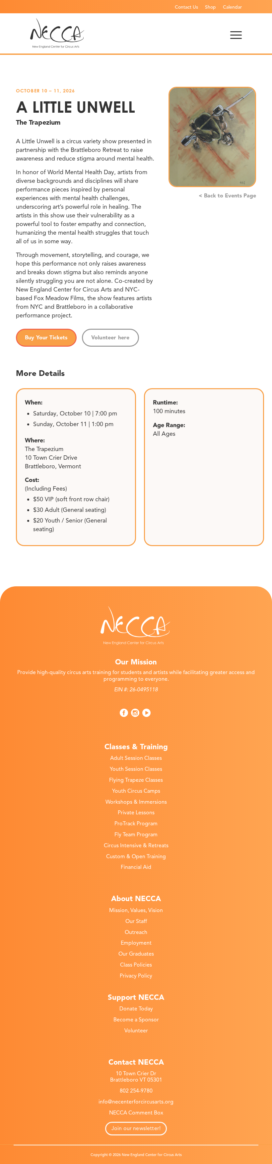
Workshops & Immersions (136, 802)
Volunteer (136, 1030)
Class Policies (136, 965)
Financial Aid (136, 867)
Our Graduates (136, 954)
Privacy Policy (136, 976)
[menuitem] (186, 7)
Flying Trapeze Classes (136, 780)
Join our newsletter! (136, 1128)
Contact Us (186, 7)
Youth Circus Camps (136, 791)
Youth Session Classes (136, 769)
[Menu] (236, 33)
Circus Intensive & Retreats (136, 845)
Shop (210, 7)
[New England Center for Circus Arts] (57, 33)
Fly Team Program (136, 834)
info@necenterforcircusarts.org (136, 1102)
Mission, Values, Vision (136, 910)
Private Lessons (136, 812)
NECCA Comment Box (136, 1112)
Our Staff (136, 921)
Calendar (232, 7)
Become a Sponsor (136, 1019)
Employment (136, 943)
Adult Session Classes (136, 758)
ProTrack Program (136, 823)
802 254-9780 (136, 1091)
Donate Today (136, 1008)
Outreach (136, 932)
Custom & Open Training (136, 856)
